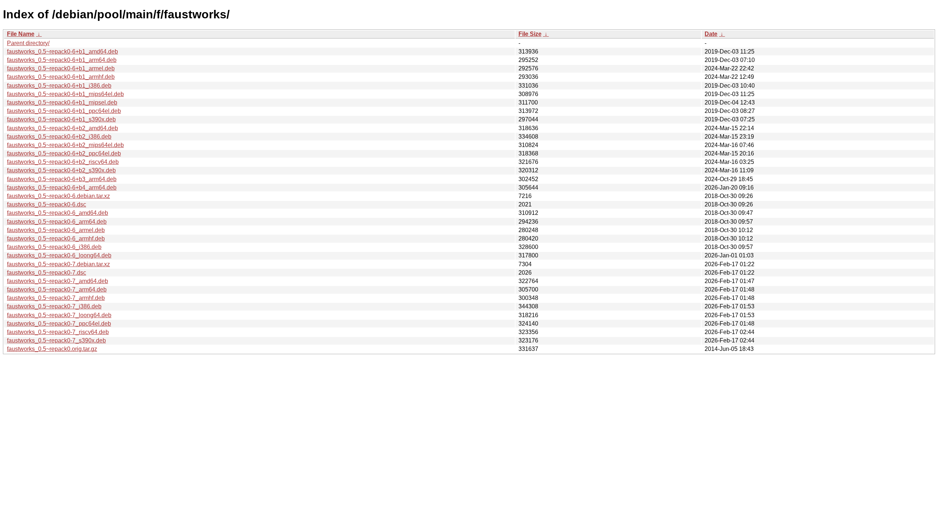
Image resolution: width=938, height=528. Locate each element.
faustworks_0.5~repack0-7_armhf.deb (56, 298)
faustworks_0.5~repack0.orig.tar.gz (52, 349)
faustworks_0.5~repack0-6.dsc (46, 204)
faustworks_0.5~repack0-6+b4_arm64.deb (62, 187)
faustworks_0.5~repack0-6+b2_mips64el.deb (65, 145)
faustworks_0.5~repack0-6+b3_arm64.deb (62, 179)
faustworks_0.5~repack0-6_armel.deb (56, 230)
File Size (530, 34)
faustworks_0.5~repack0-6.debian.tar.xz (58, 196)
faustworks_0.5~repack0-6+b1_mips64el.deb (65, 94)
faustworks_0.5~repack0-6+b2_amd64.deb (62, 128)
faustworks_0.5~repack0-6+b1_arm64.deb (62, 60)
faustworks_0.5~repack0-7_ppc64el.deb (59, 323)
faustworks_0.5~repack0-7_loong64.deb (59, 315)
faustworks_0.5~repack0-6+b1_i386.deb (59, 85)
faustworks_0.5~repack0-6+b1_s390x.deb (61, 119)
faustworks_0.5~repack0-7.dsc (46, 273)
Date (711, 34)
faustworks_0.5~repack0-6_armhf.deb (56, 238)
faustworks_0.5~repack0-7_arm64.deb (57, 289)
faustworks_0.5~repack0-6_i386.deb (54, 247)
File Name (20, 34)
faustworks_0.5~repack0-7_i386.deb (54, 306)
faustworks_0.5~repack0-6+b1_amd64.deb (62, 51)
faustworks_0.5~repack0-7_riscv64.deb (58, 332)
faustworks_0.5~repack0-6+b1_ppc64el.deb (64, 111)
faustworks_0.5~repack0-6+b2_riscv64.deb (63, 162)
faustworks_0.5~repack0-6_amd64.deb (57, 213)
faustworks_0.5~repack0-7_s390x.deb (56, 340)
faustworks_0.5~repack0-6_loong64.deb (59, 255)
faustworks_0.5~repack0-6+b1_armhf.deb (61, 77)
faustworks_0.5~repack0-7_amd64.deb (57, 281)
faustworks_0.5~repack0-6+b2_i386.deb (59, 136)
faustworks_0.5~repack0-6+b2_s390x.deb (61, 170)
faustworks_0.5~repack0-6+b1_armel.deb (61, 68)
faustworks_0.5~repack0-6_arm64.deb (57, 222)
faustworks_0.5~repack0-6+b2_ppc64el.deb (64, 153)
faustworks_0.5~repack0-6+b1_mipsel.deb (62, 102)
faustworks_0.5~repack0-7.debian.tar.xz (58, 264)
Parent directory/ (28, 43)
